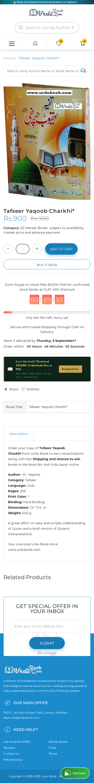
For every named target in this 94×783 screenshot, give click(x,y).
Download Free (70, 369)
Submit (47, 643)
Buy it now (47, 265)
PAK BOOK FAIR (53, 285)
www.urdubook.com (24, 550)
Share (13, 389)
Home (8, 58)
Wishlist (32, 389)
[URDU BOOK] (47, 13)
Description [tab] (18, 434)
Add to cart (61, 249)
